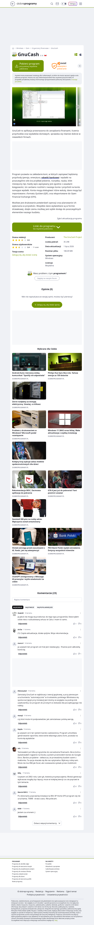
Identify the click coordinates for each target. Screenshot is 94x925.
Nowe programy (17, 881)
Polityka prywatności (36, 894)
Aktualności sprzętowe (53, 866)
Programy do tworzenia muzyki (22, 866)
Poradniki (48, 864)
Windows (19, 48)
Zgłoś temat (71, 891)
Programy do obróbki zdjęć (20, 864)
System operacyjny (52, 871)
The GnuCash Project (73, 237)
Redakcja (39, 891)
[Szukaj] (52, 4)
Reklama (60, 891)
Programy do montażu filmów (21, 871)
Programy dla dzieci (18, 876)
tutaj (55, 920)
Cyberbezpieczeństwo (52, 869)
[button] (80, 4)
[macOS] (80, 54)
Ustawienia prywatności (57, 894)
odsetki (50, 177)
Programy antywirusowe (20, 874)
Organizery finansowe (40, 48)
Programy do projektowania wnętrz (23, 869)
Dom (27, 48)
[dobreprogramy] (28, 3)
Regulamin (50, 891)
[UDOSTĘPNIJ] (79, 66)
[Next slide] (78, 107)
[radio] (13, 240)
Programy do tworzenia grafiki (21, 879)
